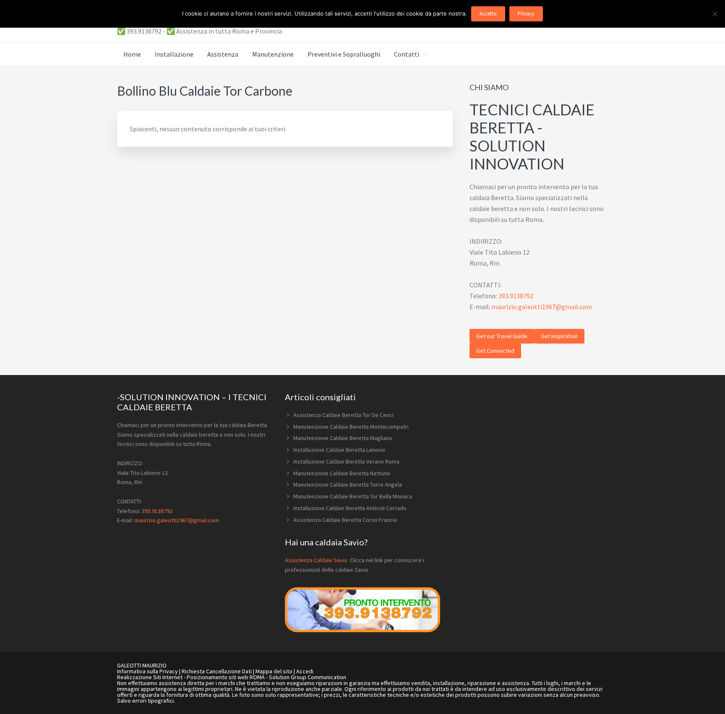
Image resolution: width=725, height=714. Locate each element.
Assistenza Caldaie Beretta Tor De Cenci (343, 415)
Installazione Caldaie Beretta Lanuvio (339, 449)
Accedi (304, 671)
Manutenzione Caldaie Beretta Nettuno (341, 473)
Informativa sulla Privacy (147, 671)
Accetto (488, 13)
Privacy (526, 13)
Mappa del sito (274, 671)
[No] (714, 14)
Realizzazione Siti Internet (150, 677)
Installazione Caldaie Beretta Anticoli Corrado (350, 508)
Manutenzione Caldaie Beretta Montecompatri (351, 426)
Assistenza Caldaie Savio (317, 560)
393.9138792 (515, 296)
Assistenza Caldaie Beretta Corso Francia (345, 520)
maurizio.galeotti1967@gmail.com (541, 306)
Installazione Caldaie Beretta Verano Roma (346, 461)
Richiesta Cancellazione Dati (217, 671)
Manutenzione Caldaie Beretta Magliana (342, 438)
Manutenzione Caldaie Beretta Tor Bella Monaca (352, 496)
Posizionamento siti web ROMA (226, 677)
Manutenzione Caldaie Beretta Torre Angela (347, 484)
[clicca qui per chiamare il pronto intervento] (362, 630)
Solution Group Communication (307, 677)
